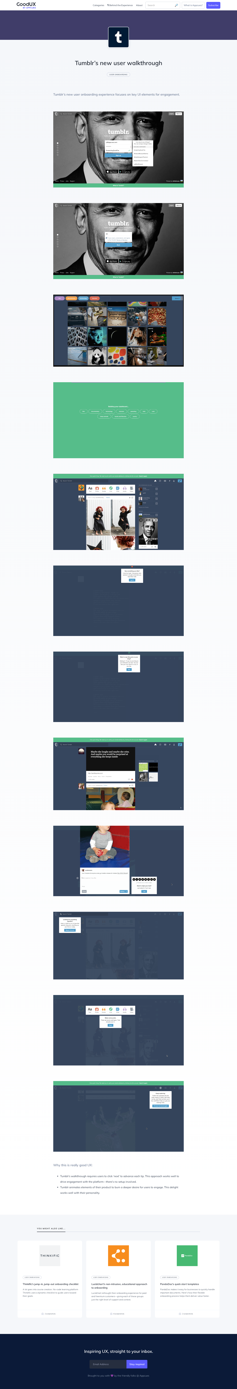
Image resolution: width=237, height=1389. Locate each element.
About (139, 5)
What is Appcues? (193, 5)
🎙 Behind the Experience (120, 5)
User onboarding (118, 74)
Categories (98, 5)
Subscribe (213, 5)
